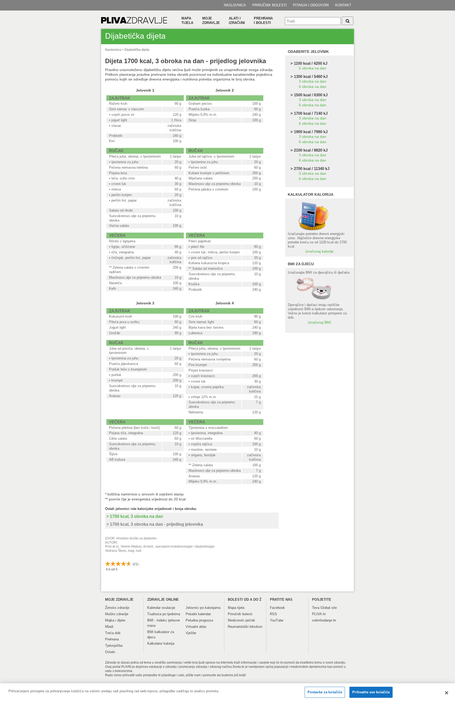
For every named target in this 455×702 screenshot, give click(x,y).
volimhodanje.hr (324, 620)
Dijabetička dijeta (137, 50)
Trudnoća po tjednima (163, 614)
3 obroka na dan (312, 81)
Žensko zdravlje (117, 608)
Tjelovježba (113, 646)
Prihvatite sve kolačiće (371, 692)
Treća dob (112, 633)
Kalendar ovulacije (161, 608)
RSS (273, 614)
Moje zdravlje (211, 20)
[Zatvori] (446, 693)
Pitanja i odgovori (311, 5)
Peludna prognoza (199, 620)
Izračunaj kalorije (319, 251)
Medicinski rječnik (241, 620)
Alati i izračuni (237, 20)
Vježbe (191, 633)
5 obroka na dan (312, 68)
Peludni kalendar (198, 614)
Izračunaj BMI (319, 322)
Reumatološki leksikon (245, 627)
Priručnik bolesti (269, 5)
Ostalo (110, 652)
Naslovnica (235, 5)
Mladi (109, 627)
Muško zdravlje (116, 614)
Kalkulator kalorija (160, 643)
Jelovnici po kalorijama (203, 608)
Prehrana (112, 639)
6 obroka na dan (312, 105)
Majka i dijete (115, 620)
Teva (315, 608)
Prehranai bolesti (263, 20)
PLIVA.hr (319, 614)
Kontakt (343, 5)
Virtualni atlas (196, 627)
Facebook (277, 608)
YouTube (276, 620)
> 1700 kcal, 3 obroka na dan (134, 516)
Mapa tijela (187, 20)
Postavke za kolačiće (325, 692)
